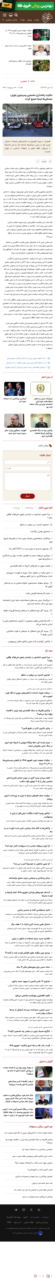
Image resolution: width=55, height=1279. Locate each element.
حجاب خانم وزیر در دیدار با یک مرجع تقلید (18, 47)
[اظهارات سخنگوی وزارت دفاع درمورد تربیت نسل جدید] (14, 421)
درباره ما (45, 1217)
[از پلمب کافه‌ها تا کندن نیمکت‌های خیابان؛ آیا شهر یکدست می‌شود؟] (43, 1085)
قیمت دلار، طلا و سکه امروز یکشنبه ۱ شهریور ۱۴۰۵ (29, 1045)
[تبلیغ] (27, 6)
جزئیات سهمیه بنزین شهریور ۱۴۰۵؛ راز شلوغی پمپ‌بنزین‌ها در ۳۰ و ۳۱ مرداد (18, 33)
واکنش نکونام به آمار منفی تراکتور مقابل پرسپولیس (29, 641)
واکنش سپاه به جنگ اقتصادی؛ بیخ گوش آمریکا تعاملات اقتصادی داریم (41, 433)
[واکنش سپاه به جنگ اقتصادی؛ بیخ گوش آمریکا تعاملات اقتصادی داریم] (40, 421)
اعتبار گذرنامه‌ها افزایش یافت (38, 593)
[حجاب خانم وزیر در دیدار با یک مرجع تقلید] (41, 50)
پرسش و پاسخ (42, 1222)
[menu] (5, 15)
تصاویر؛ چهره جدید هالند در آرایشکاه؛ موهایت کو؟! (33, 1163)
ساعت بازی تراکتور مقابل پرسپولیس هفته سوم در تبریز (32, 1156)
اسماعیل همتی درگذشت (40, 531)
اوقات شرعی (28, 1222)
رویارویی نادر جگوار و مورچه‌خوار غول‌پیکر (20, 62)
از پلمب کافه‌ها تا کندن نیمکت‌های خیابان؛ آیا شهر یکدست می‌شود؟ (20, 1083)
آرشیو (25, 1217)
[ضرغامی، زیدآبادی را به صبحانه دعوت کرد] (14, 389)
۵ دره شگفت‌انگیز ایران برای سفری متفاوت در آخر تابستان (26, 363)
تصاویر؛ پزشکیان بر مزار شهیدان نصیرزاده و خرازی (33, 1176)
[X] (31, 1209)
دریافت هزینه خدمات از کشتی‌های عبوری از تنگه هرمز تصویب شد (29, 694)
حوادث (22, 19)
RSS (9, 1222)
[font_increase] (50, 161)
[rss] (39, 1209)
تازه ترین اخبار (45, 507)
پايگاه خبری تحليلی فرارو (22, 1228)
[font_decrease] (37, 161)
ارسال (27, 496)
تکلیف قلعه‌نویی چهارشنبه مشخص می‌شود (32, 995)
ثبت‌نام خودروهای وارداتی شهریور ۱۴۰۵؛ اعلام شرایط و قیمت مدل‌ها (28, 894)
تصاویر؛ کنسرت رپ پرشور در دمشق (34, 524)
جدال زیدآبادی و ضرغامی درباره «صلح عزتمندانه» (29, 878)
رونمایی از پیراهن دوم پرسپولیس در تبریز (37, 1196)
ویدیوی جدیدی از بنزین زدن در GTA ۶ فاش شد (28, 549)
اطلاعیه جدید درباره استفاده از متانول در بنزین (31, 938)
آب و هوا (17, 1222)
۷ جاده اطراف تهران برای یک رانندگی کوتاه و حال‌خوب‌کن (26, 358)
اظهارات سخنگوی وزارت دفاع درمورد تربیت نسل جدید (15, 432)
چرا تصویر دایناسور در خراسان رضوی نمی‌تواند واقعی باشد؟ (29, 659)
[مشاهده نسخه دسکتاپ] (11, 15)
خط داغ (48, 651)
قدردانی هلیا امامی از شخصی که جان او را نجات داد (33, 1190)
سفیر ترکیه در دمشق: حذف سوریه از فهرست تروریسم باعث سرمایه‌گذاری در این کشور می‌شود (29, 574)
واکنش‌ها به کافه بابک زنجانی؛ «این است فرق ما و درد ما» (28, 830)
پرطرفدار (29, 507)
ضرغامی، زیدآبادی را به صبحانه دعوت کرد (14, 400)
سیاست (36, 19)
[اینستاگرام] (23, 1209)
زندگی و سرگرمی (12, 19)
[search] (16, 15)
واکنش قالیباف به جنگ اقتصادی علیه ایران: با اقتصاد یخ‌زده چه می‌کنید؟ (29, 712)
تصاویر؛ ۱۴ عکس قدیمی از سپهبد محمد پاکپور (31, 981)
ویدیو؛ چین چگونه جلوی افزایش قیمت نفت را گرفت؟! (27, 953)
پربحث (16, 507)
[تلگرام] (16, 1209)
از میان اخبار (47, 377)
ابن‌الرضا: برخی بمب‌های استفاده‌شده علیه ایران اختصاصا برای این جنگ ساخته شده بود (41, 403)
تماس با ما (35, 1217)
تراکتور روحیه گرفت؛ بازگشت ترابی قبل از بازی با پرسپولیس (31, 815)
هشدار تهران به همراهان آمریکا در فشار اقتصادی (30, 566)
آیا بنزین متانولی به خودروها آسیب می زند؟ (31, 864)
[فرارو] (46, 17)
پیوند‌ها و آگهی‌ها (14, 1217)
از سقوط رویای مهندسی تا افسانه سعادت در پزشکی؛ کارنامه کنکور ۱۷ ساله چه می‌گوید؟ (18, 1070)
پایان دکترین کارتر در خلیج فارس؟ (36, 728)
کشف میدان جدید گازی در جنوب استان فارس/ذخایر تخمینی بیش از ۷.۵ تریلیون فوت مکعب (29, 779)
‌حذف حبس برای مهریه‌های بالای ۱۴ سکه (33, 967)
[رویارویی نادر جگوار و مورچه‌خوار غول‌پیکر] (41, 65)
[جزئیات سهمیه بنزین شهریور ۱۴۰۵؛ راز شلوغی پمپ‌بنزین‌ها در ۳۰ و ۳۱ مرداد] (41, 35)
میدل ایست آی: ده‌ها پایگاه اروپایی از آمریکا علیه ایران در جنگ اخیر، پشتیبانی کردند (28, 744)
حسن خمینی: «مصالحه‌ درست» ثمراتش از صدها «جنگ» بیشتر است (30, 1011)
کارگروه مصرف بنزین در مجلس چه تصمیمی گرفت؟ (29, 1031)
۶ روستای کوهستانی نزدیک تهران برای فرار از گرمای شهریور (25, 367)
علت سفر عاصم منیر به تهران (42, 1183)
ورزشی (29, 19)
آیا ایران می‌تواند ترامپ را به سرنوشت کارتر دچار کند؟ (27, 846)
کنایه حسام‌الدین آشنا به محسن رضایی (34, 910)
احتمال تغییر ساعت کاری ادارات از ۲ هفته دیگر (30, 924)
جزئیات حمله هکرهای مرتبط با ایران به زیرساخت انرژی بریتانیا (28, 797)
